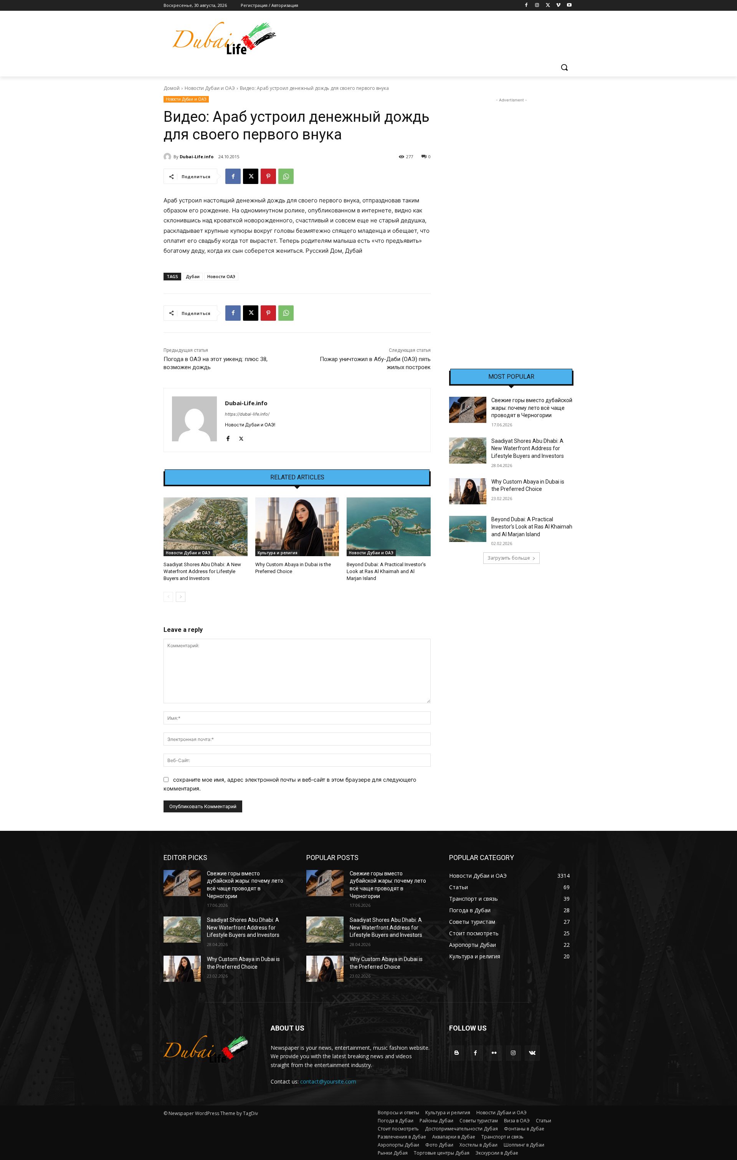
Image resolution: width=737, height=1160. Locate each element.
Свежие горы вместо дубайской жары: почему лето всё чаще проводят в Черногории (531, 407)
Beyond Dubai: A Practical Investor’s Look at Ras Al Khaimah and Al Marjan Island (386, 571)
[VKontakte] (532, 1053)
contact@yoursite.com (328, 1081)
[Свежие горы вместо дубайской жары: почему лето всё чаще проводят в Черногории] (467, 410)
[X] (548, 5)
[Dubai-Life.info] (169, 157)
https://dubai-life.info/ (247, 414)
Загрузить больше (508, 558)
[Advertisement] (511, 219)
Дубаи (193, 276)
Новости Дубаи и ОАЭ (210, 88)
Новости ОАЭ (221, 276)
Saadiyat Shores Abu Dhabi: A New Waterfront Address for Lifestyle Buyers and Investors (202, 571)
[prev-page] (168, 597)
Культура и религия (277, 552)
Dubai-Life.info (196, 156)
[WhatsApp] (286, 176)
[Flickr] (494, 1053)
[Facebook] (526, 5)
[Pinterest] (268, 176)
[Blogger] (456, 1053)
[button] (564, 67)
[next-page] (180, 597)
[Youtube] (569, 5)
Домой (172, 88)
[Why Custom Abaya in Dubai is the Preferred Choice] (297, 526)
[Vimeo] (558, 5)
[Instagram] (537, 5)
